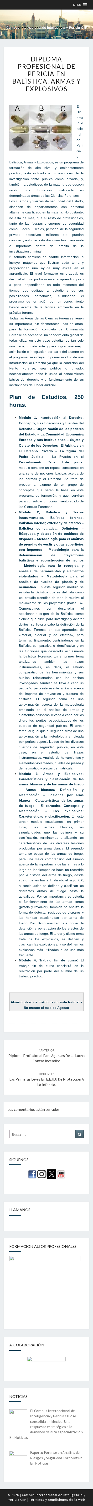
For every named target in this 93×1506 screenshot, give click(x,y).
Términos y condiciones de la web (57, 1499)
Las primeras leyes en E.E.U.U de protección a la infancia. (46, 1079)
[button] (77, 5)
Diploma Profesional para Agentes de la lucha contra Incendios (46, 1055)
